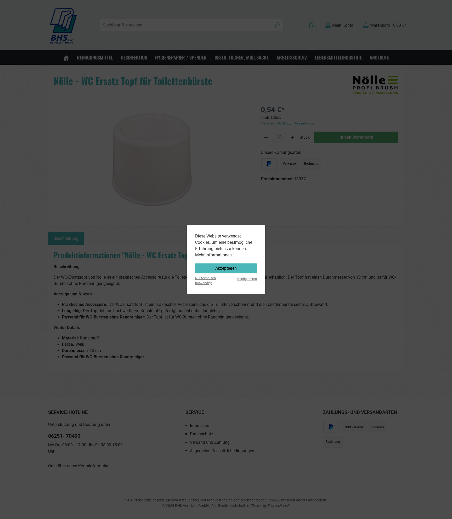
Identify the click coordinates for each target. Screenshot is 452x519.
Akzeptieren (226, 268)
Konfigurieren (247, 279)
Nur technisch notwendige (205, 280)
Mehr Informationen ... (215, 254)
